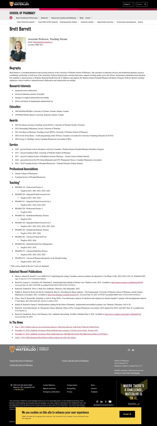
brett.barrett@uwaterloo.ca (42, 42)
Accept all (127, 414)
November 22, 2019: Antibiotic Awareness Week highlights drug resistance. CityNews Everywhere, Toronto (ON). (56, 330)
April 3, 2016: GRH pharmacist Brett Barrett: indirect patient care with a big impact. (45, 337)
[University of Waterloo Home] (19, 4)
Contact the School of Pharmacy (21, 365)
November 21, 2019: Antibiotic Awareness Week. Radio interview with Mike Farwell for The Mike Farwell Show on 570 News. (61, 334)
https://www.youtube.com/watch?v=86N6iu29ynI (123, 314)
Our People (135, 373)
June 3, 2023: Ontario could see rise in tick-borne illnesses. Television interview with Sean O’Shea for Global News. (57, 327)
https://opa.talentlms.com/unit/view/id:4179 (63, 294)
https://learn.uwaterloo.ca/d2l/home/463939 (127, 282)
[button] (128, 4)
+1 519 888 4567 (18, 390)
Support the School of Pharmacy (21, 360)
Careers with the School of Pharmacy (75, 360)
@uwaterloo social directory (103, 405)
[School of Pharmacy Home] (11, 17)
